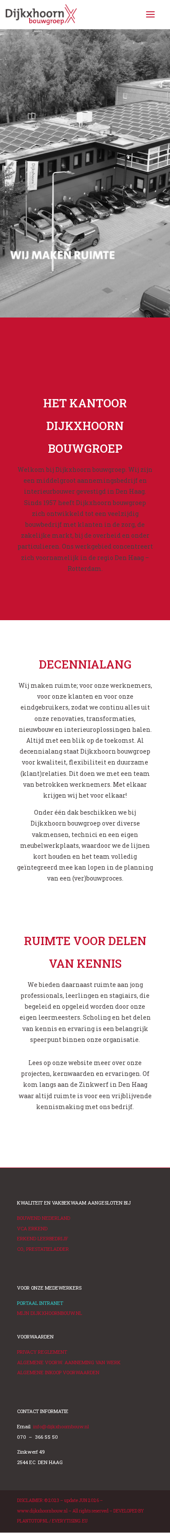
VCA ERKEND (32, 1228)
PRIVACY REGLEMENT (42, 1352)
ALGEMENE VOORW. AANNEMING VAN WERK (69, 1362)
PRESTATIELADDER (43, 1249)
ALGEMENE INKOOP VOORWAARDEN (58, 1372)
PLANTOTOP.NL (32, 1521)
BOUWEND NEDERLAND (43, 1218)
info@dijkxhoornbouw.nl (61, 1426)
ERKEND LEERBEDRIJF (42, 1238)
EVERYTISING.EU (70, 1521)
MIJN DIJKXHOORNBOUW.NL (49, 1313)
